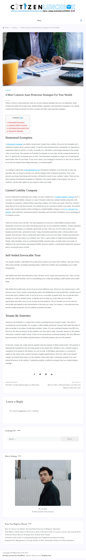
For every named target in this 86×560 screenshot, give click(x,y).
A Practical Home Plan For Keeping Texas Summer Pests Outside (27, 535)
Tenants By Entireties (15, 131)
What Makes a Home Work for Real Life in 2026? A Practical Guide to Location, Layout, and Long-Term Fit (43, 532)
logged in (22, 411)
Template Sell (46, 555)
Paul (8, 100)
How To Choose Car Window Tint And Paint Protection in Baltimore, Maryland (32, 529)
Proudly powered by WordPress (14, 555)
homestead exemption (15, 144)
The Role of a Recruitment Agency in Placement (22, 385)
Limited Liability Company (17, 125)
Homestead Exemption (15, 122)
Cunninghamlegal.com (32, 170)
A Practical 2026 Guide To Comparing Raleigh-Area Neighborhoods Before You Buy (34, 537)
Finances (8, 90)
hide (21, 118)
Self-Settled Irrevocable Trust (18, 128)
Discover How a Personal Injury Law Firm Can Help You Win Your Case (64, 386)
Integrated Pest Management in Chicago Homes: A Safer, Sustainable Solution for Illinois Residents (39, 540)
